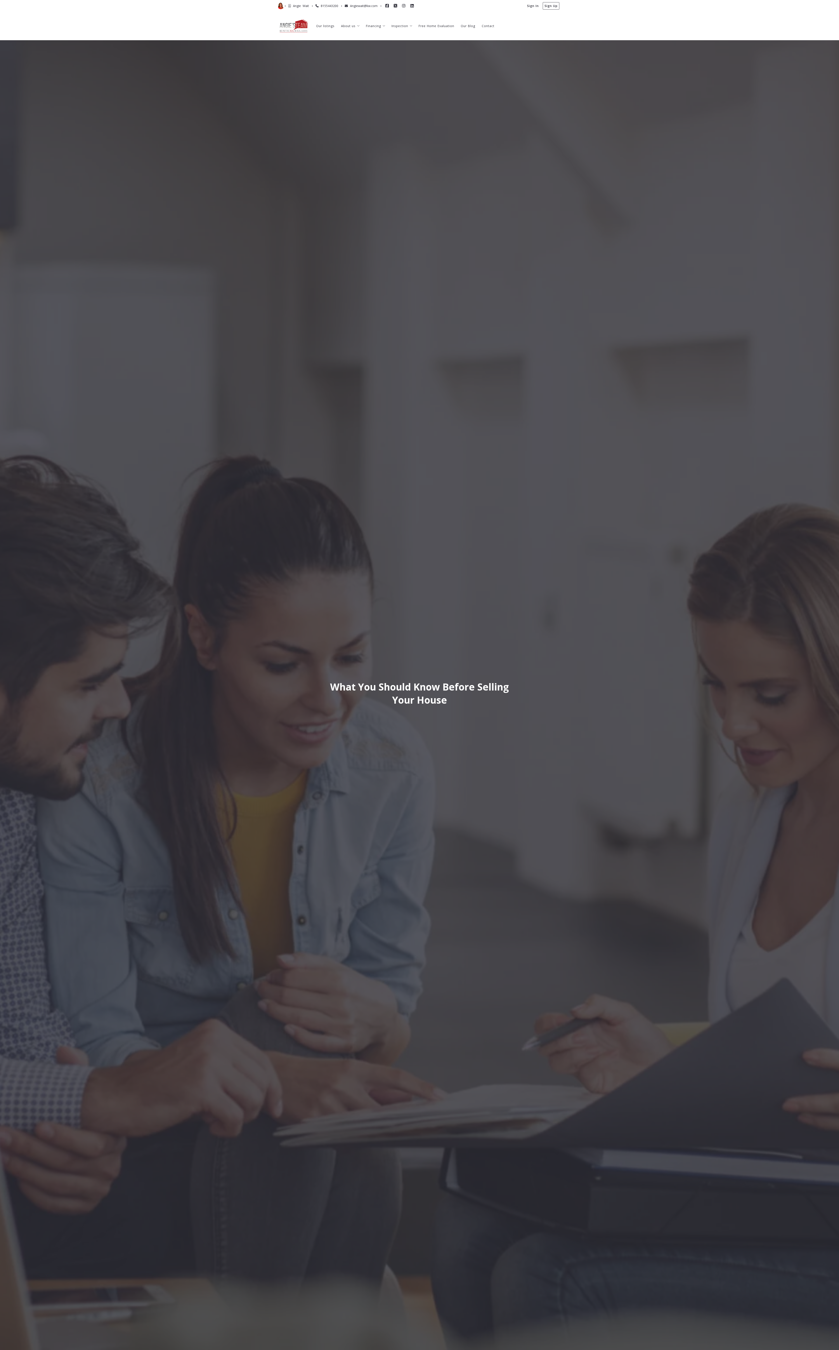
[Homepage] (293, 26)
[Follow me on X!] (395, 6)
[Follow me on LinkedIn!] (412, 6)
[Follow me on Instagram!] (404, 6)
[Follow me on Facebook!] (387, 6)
